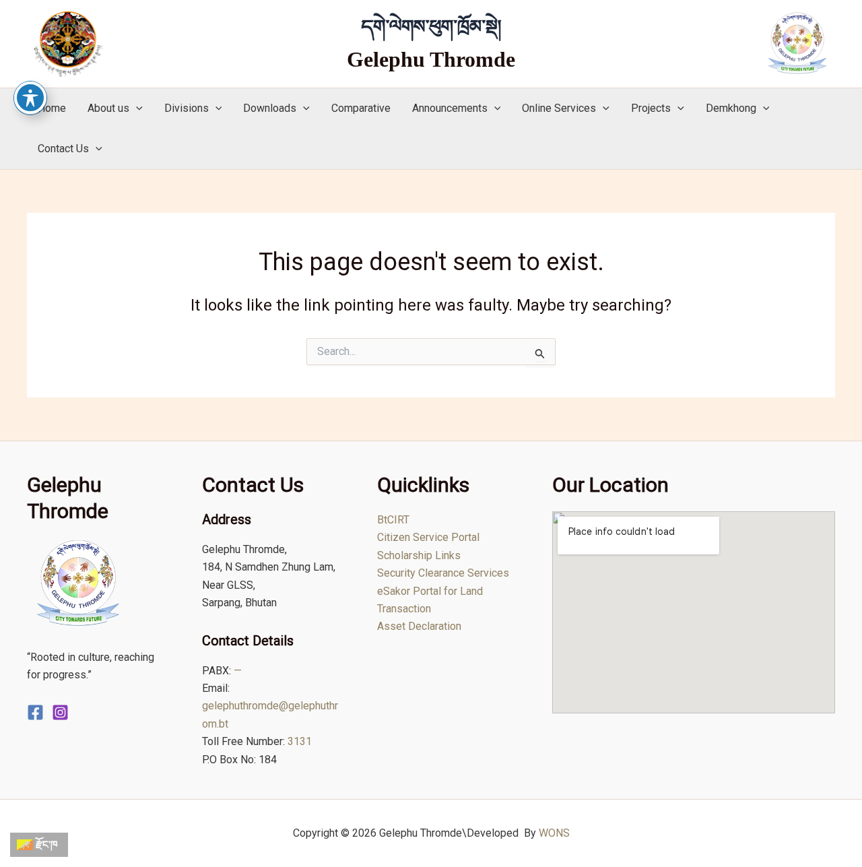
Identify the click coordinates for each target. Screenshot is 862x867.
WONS (554, 833)
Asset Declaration (419, 626)
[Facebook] (35, 712)
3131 (300, 741)
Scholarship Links (419, 555)
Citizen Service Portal (428, 537)
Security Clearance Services (443, 573)
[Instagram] (60, 712)
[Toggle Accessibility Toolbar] (30, 98)
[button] (136, 108)
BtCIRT (393, 519)
